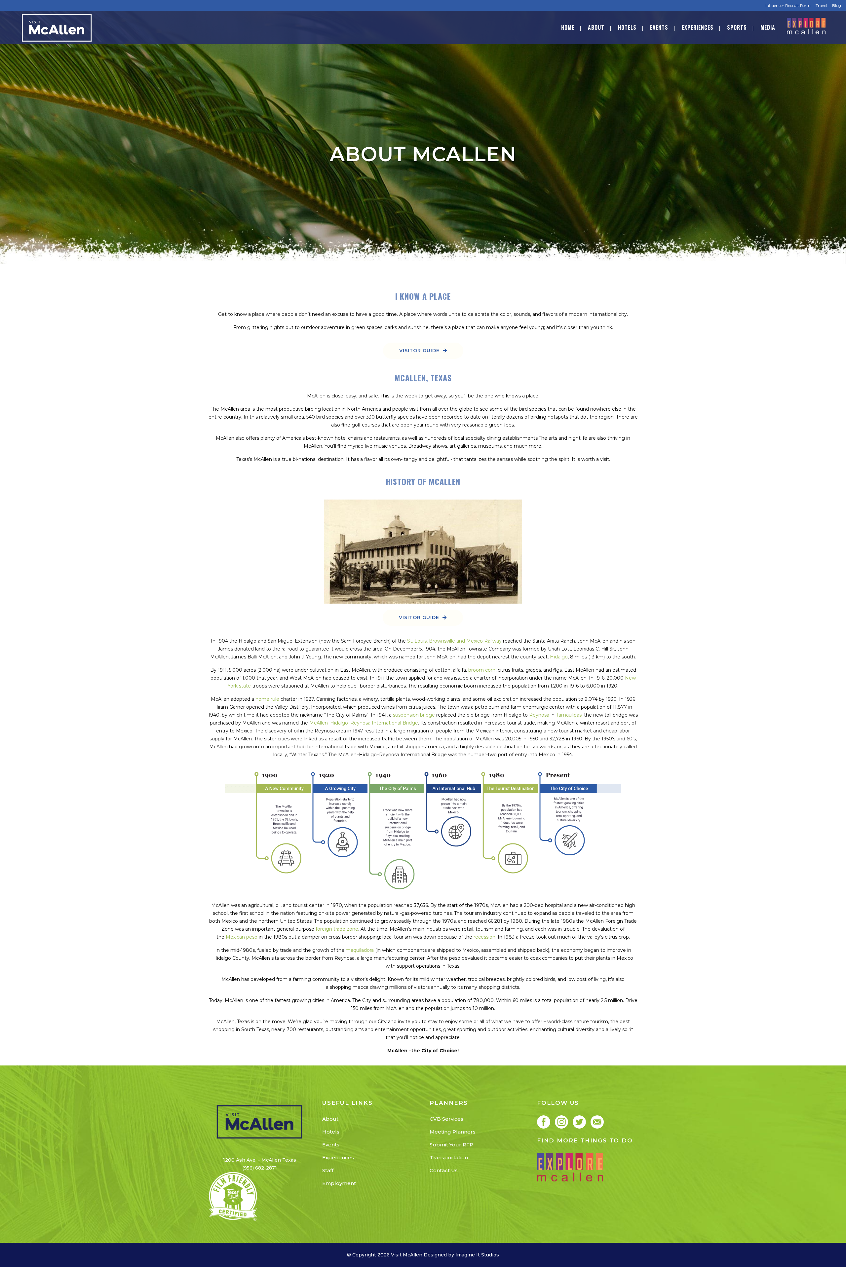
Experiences (338, 1157)
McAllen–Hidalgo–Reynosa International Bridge (363, 723)
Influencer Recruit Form (788, 5)
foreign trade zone (337, 929)
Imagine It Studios (477, 1255)
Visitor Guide (419, 351)
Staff (327, 1170)
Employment (339, 1183)
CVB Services (446, 1119)
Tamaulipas (569, 715)
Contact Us (444, 1170)
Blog (836, 5)
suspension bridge (414, 715)
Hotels (330, 1132)
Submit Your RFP (451, 1144)
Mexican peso (241, 937)
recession (484, 937)
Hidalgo (559, 657)
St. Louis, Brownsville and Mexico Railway (454, 641)
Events (330, 1144)
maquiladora (360, 950)
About (330, 1119)
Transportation (449, 1157)
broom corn (481, 670)
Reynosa (539, 715)
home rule (267, 699)
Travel (821, 5)
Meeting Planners (453, 1132)
